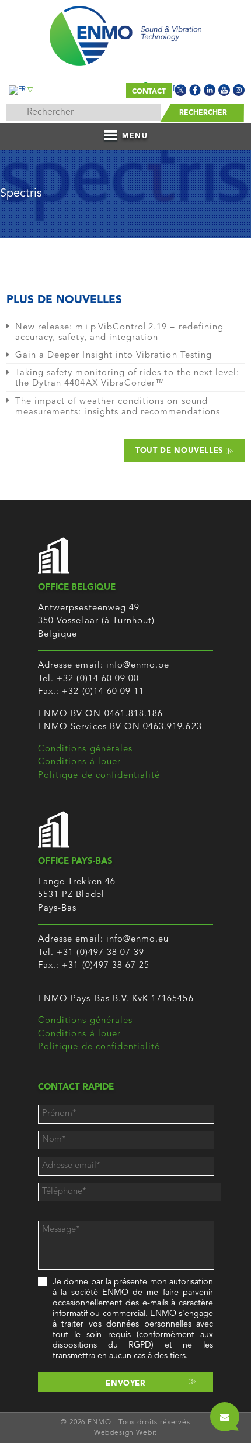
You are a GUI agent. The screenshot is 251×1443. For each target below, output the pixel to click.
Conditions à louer (79, 762)
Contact (149, 91)
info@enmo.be (138, 665)
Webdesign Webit (126, 1433)
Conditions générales (85, 749)
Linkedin (209, 90)
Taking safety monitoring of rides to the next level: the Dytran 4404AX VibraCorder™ (127, 378)
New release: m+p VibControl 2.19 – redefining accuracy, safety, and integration (119, 332)
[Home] (125, 33)
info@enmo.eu (137, 939)
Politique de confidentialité (99, 775)
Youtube (224, 90)
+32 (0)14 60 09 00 (98, 679)
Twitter (180, 90)
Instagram (239, 90)
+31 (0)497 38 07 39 (100, 953)
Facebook (195, 90)
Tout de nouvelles (180, 451)
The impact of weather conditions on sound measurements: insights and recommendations (117, 407)
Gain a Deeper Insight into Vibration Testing (113, 355)
